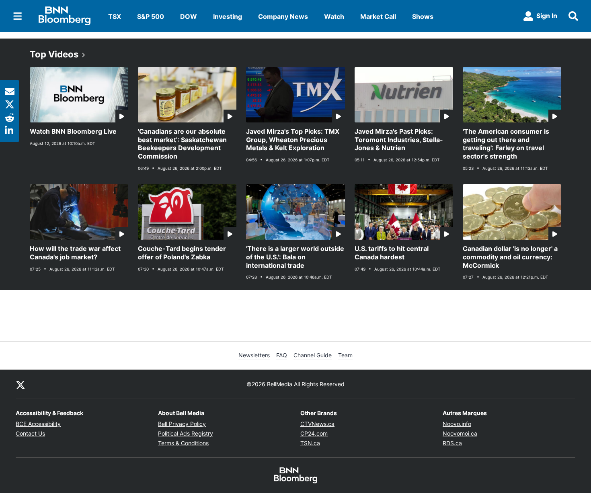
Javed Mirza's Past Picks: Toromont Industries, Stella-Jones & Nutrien (399, 139)
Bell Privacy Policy (182, 423)
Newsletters (254, 355)
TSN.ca (310, 443)
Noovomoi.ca (460, 433)
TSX (114, 16)
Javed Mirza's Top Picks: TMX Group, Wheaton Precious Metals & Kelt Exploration (292, 139)
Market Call (378, 16)
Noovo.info (457, 423)
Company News (283, 16)
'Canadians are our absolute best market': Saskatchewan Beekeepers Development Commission (182, 143)
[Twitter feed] (20, 384)
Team (345, 355)
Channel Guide (312, 355)
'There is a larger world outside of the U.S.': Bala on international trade (295, 256)
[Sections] (18, 16)
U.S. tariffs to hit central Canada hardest (392, 252)
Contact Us (30, 433)
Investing (227, 16)
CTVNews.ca (317, 423)
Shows (422, 16)
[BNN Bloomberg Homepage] (64, 16)
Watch (334, 16)
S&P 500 (150, 16)
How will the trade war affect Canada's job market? (75, 252)
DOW (188, 16)
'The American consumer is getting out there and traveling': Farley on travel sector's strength (506, 143)
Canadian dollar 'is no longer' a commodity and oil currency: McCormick (510, 256)
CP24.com (314, 433)
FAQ (281, 355)
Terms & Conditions (183, 443)
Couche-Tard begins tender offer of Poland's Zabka (182, 252)
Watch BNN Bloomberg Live (73, 131)
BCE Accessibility (38, 423)
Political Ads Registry (185, 433)
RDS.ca (452, 443)
